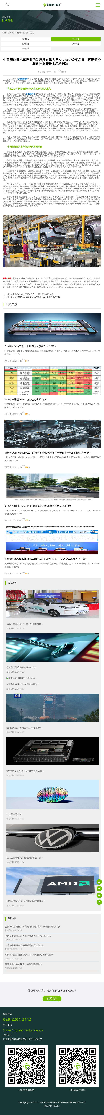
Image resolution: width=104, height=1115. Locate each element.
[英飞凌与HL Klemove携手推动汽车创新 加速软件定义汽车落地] (52, 502)
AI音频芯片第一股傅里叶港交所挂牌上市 (24, 945)
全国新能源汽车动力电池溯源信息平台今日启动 (30, 346)
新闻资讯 (21, 33)
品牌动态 (25, 48)
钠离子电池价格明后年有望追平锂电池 (23, 964)
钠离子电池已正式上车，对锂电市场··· (24, 624)
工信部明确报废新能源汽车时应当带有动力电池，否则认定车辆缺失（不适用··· (47, 559)
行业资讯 (30, 33)
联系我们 (52, 998)
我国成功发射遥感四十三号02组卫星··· (24, 728)
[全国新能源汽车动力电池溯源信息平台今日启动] (52, 342)
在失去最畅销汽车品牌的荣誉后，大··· (24, 858)
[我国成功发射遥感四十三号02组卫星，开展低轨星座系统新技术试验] (52, 723)
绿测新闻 (25, 39)
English (56, 1106)
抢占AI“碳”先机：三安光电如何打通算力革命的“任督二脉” (33, 926)
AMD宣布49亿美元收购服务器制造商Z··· (25, 901)
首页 (13, 33)
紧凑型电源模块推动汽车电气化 (21, 667)
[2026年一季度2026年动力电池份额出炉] (52, 396)
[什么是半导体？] (52, 809)
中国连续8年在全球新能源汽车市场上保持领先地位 (32, 294)
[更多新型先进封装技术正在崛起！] (21, 678)
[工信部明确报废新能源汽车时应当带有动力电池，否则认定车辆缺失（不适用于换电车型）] (52, 555)
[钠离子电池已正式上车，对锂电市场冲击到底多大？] (52, 619)
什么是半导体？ (14, 814)
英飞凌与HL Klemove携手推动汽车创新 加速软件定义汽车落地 (38, 506)
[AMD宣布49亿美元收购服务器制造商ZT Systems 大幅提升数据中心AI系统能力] (52, 896)
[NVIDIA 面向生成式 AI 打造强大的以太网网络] (52, 766)
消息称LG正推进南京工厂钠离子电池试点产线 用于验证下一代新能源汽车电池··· (47, 452)
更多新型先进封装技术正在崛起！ (22, 684)
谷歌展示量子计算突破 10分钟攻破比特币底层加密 (29, 955)
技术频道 (75, 44)
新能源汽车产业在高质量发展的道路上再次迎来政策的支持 (35, 297)
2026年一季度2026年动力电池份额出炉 (25, 399)
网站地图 (48, 1106)
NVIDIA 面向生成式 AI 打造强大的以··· (25, 771)
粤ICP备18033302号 (77, 1103)
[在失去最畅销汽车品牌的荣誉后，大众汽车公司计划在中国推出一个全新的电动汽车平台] (52, 853)
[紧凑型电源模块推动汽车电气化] (52, 662)
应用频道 (25, 44)
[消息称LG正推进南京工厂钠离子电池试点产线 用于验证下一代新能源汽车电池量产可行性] (52, 449)
